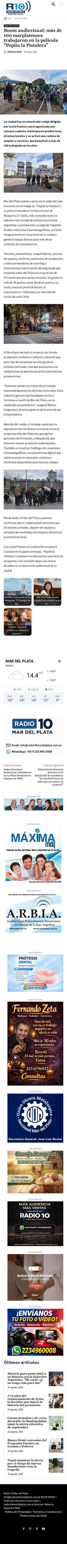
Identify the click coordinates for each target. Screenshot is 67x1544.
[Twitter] (27, 60)
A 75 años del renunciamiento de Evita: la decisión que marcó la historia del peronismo (25, 1400)
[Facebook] (19, 60)
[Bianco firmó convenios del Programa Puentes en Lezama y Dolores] (56, 1445)
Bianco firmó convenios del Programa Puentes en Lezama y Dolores (27, 1443)
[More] (54, 60)
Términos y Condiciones (46, 1511)
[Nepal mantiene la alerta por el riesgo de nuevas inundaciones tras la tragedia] (56, 1465)
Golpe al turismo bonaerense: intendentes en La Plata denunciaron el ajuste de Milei (18, 774)
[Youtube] (43, 1528)
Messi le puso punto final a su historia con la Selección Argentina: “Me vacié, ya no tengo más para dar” (27, 1378)
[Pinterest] (36, 60)
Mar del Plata (11, 26)
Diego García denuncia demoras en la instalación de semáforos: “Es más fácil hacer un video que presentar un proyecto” (49, 777)
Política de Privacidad (17, 1511)
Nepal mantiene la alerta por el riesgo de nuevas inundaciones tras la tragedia (25, 1465)
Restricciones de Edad (33, 1515)
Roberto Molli (14, 51)
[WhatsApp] (45, 60)
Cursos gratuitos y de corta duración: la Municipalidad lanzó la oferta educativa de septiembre (27, 1422)
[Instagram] (30, 1528)
